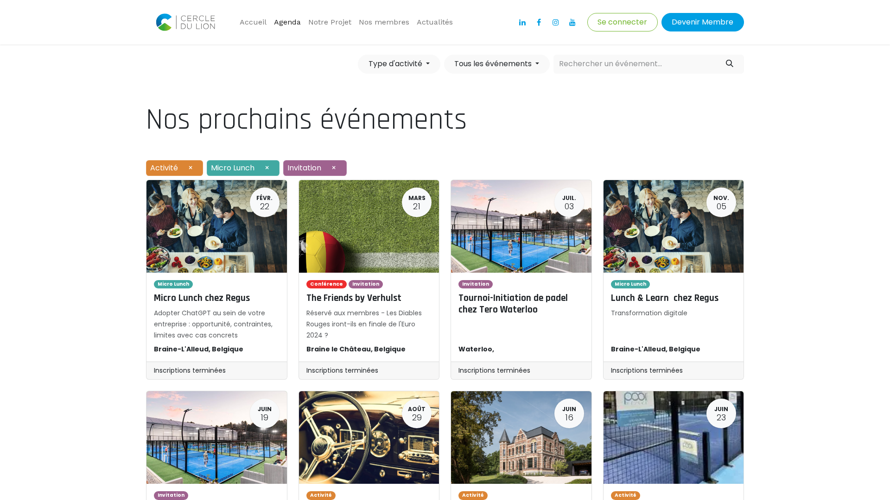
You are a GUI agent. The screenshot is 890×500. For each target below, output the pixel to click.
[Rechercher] (730, 64)
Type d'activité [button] (396, 63)
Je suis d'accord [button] (713, 474)
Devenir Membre (702, 22)
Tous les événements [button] (494, 63)
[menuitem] (253, 22)
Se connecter (622, 22)
